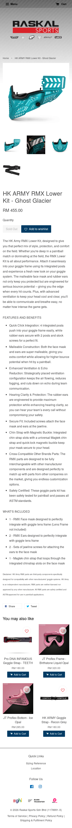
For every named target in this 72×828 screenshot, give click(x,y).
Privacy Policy (37, 816)
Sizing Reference (36, 763)
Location (36, 768)
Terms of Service (17, 816)
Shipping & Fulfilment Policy (36, 820)
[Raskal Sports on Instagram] (40, 787)
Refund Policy (55, 816)
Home (6, 58)
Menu (14, 4)
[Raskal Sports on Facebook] (32, 787)
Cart (63, 4)
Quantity (8, 220)
